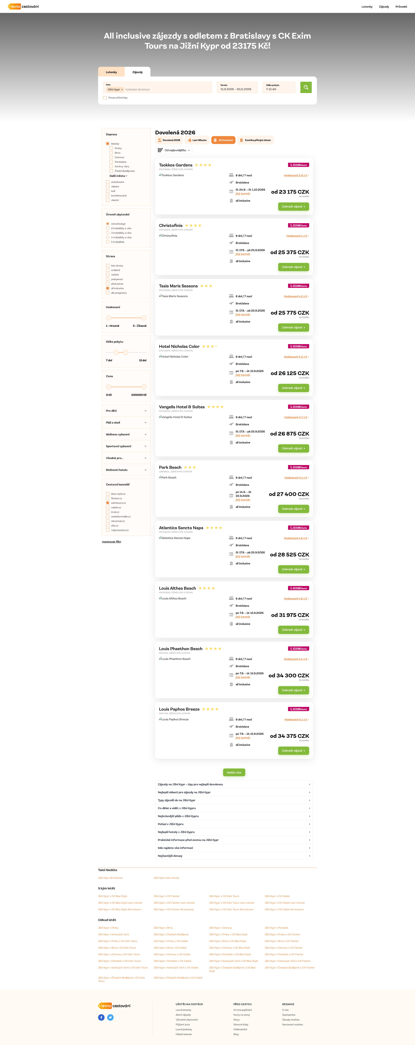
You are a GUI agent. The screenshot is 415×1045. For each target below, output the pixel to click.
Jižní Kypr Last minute (166, 877)
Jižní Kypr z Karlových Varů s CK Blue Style (233, 960)
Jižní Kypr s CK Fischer (167, 896)
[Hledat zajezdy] (306, 87)
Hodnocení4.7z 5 (295, 417)
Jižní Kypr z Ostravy (220, 927)
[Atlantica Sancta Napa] (234, 549)
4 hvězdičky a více (121, 237)
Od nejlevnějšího (175, 150)
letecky (115, 143)
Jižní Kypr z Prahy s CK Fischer (282, 934)
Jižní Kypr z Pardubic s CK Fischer (284, 954)
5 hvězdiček (117, 241)
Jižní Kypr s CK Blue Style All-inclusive (119, 909)
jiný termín (243, 193)
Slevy (236, 1019)
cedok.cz (116, 507)
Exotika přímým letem (258, 140)
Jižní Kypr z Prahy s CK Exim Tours (117, 940)
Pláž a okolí (113, 422)
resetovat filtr (111, 541)
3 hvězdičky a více (121, 232)
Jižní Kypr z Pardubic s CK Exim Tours (119, 960)
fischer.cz (116, 498)
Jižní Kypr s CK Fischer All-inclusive (174, 909)
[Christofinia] (234, 246)
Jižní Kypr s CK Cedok (277, 896)
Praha (118, 148)
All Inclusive (226, 140)
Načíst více (234, 772)
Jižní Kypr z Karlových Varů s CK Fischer (288, 960)
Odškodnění (240, 1029)
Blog (236, 1034)
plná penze (117, 283)
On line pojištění (242, 1009)
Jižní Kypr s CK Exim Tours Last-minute (231, 902)
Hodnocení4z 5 (296, 235)
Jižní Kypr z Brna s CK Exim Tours (117, 947)
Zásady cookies (291, 1019)
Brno (117, 152)
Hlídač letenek (184, 1034)
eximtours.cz (118, 502)
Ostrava (119, 157)
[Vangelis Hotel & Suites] (234, 428)
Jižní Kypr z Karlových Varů (113, 934)
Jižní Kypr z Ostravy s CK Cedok (172, 954)
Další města (117, 175)
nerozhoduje (118, 223)
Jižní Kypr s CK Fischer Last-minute (174, 902)
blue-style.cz (118, 493)
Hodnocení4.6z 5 (295, 538)
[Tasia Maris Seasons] (234, 307)
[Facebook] (101, 1017)
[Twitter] (110, 1017)
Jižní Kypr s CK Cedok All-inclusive (284, 909)
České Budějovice (125, 170)
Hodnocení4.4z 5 (295, 659)
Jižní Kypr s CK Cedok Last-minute (285, 902)
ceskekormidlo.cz (121, 516)
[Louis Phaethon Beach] (234, 670)
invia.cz (115, 511)
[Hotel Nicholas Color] (234, 367)
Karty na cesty (241, 1014)
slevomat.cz (118, 521)
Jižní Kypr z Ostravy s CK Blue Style (229, 947)
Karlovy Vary (122, 166)
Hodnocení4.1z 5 (296, 477)
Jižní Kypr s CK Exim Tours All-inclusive (231, 909)
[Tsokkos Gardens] (234, 186)
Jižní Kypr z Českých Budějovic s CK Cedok (178, 977)
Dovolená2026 (171, 140)
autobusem (117, 181)
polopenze (117, 279)
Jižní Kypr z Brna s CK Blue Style (227, 940)
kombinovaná (118, 195)
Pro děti (111, 410)
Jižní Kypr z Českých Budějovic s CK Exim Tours (121, 979)
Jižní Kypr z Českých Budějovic (171, 934)
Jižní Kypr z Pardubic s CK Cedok (172, 960)
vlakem (115, 186)
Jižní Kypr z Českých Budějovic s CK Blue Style (232, 969)
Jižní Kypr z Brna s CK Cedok (170, 947)
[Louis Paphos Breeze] (234, 730)
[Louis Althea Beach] (234, 609)
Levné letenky (183, 1009)
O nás (285, 1009)
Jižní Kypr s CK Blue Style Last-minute (120, 902)
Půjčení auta (183, 1024)
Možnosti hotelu (116, 470)
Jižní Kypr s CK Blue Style (112, 896)
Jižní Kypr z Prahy (108, 927)
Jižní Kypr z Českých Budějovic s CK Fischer (290, 967)
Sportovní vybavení (118, 446)
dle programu (119, 292)
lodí (113, 190)
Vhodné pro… (114, 458)
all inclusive (117, 288)
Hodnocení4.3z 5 (295, 296)
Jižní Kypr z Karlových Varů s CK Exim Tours (123, 967)
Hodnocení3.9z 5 (295, 175)
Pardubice (120, 161)
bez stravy (117, 265)
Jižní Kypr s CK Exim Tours (224, 896)
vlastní (115, 200)
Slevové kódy (240, 1024)
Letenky (367, 6)
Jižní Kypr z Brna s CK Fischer (282, 940)
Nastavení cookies (292, 1024)
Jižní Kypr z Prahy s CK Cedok (171, 940)
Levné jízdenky (184, 1029)
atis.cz (114, 525)
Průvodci (401, 6)
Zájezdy (384, 6)
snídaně (115, 270)
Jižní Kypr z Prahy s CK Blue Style (228, 934)
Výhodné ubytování (187, 1019)
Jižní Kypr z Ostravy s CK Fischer (284, 947)
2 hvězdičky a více (121, 228)
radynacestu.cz (120, 530)
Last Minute (200, 140)
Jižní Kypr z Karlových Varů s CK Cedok (176, 967)
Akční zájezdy (183, 1014)
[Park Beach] (234, 488)
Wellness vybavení (118, 434)
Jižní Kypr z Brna (163, 927)
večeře (115, 274)
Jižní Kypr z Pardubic (276, 927)
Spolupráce (288, 1014)
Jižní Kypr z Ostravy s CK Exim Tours (119, 954)
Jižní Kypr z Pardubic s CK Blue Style (230, 954)
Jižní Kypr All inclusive (110, 877)
